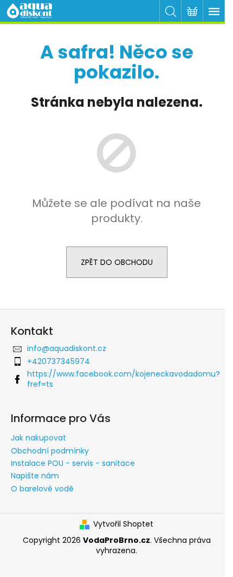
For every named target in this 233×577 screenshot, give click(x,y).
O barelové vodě (42, 488)
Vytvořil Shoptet (123, 524)
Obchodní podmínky (50, 450)
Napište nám (35, 475)
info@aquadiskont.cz (66, 348)
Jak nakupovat (38, 437)
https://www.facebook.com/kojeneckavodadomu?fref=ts (123, 379)
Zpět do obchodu (117, 262)
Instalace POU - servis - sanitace (73, 463)
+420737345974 (58, 361)
